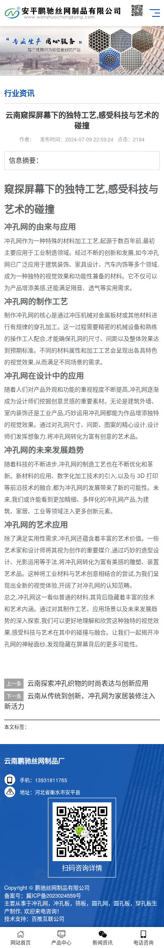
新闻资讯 (103, 942)
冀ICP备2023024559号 (53, 895)
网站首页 (21, 942)
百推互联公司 (48, 918)
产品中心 (61, 942)
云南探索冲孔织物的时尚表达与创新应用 (87, 683)
